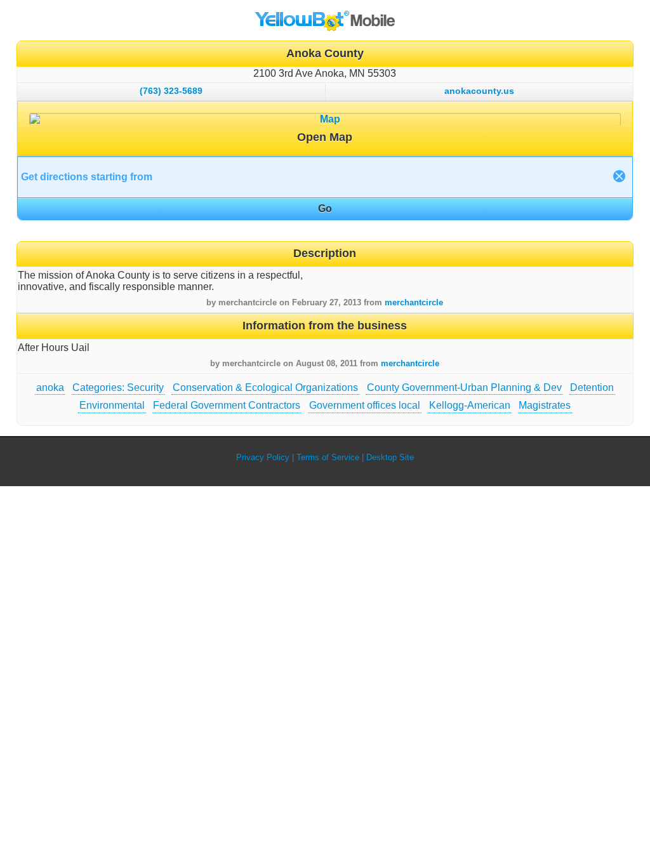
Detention (592, 387)
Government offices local (364, 405)
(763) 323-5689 (171, 91)
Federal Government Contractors (226, 405)
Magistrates (545, 405)
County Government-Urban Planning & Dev (464, 387)
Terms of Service (327, 457)
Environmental (112, 405)
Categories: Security (118, 387)
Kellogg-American (469, 405)
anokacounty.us (479, 91)
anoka (50, 387)
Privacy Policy (262, 457)
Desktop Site (390, 457)
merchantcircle (414, 302)
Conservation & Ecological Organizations (265, 387)
